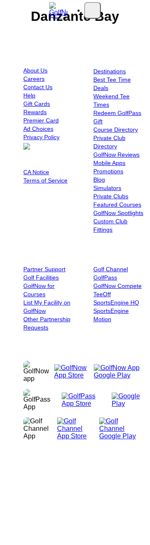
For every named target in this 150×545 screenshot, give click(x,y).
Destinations (109, 71)
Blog (99, 179)
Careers (34, 78)
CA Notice (36, 172)
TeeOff (102, 294)
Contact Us (37, 87)
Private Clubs (110, 196)
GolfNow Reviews (116, 154)
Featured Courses (117, 204)
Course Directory (115, 129)
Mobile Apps (109, 163)
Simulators (107, 188)
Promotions (108, 171)
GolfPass (105, 277)
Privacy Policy (41, 137)
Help (29, 95)
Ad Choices (38, 128)
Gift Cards (36, 103)
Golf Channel (110, 269)
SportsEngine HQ (116, 302)
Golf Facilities (41, 277)
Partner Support (44, 269)
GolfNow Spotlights (118, 213)
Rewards (35, 112)
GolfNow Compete (117, 285)
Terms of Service (45, 180)
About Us (35, 70)
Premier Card (41, 120)
